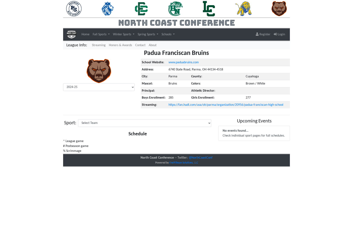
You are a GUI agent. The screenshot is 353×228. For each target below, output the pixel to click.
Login (281, 34)
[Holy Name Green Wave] (175, 8)
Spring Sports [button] (147, 34)
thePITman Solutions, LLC (183, 162)
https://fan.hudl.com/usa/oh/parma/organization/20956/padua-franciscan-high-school (226, 105)
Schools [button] (167, 34)
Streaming (99, 45)
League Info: (76, 45)
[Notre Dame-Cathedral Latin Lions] (243, 8)
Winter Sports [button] (122, 34)
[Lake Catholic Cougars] (209, 8)
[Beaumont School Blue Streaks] (74, 8)
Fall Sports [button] (100, 34)
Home (85, 34)
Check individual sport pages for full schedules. (254, 133)
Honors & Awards (120, 45)
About (152, 45)
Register (264, 34)
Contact (140, 45)
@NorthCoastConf (200, 157)
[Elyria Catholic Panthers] (141, 8)
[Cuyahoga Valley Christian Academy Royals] (107, 8)
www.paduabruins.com (184, 62)
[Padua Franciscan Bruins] (279, 8)
